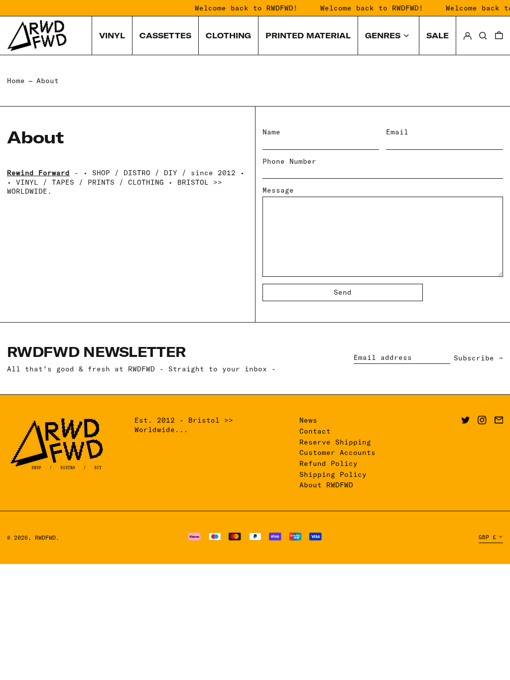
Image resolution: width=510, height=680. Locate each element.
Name (271, 131)
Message (278, 190)
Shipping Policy (333, 474)
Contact (315, 431)
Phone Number (289, 161)
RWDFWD (45, 537)
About (47, 80)
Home (16, 80)
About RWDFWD (326, 484)
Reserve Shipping (335, 442)
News (308, 420)
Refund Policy (328, 463)
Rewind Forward (38, 172)
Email (397, 131)
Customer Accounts (337, 452)
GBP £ (487, 537)
